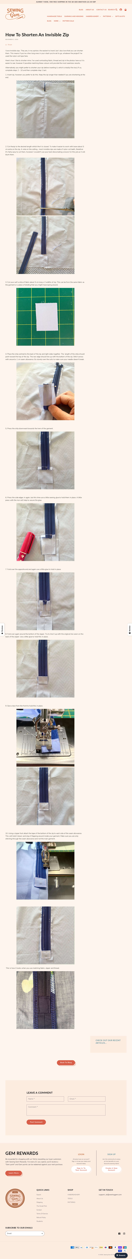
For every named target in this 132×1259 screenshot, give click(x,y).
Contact (39, 1210)
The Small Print (42, 1206)
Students (40, 1221)
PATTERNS (71, 1202)
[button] (112, 9)
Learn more (14, 1173)
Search (39, 1195)
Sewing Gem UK (108, 1254)
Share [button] (10, 45)
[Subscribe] (42, 1233)
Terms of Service (42, 1214)
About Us (40, 1198)
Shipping (40, 1202)
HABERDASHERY (74, 1195)
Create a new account (111, 1169)
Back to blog (66, 1062)
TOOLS (70, 1198)
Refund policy (41, 1217)
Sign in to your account (81, 1169)
